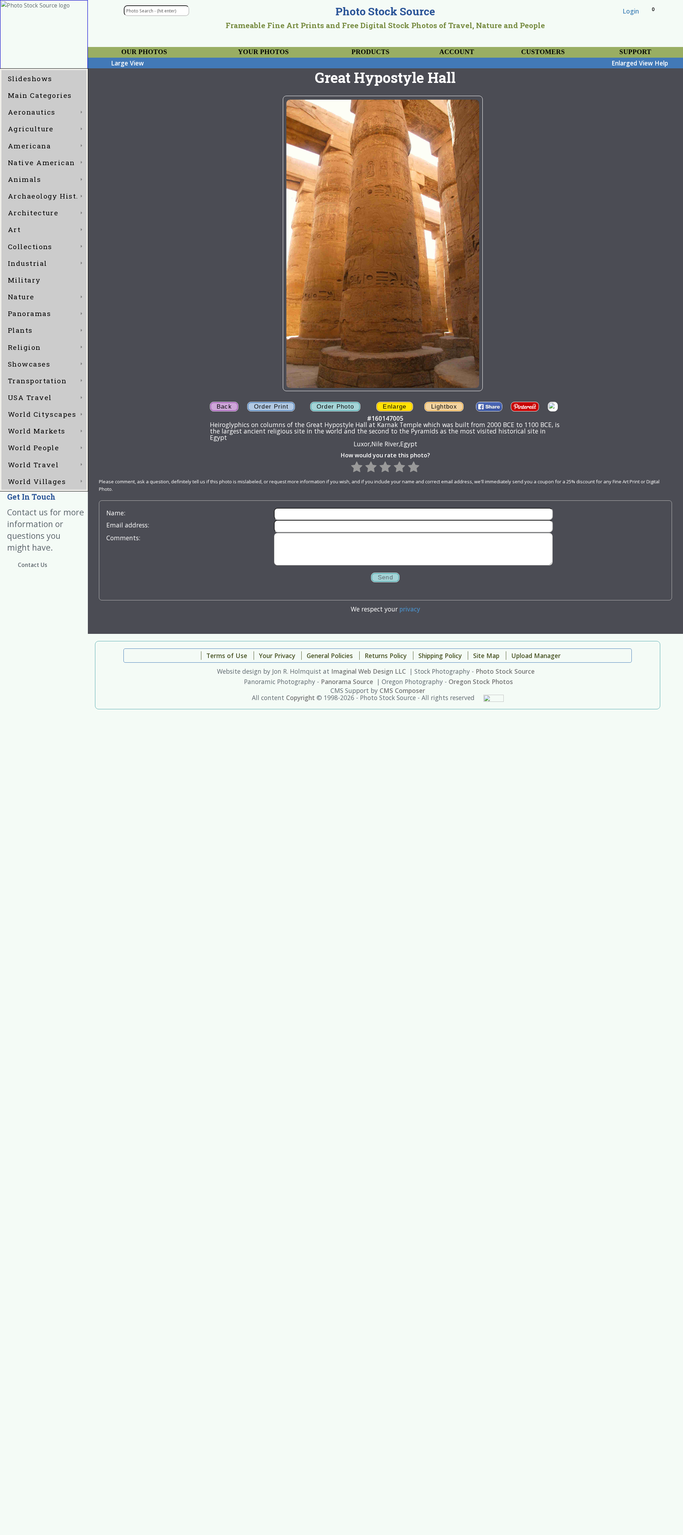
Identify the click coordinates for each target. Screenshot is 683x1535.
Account (456, 52)
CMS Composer (402, 690)
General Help (618, 49)
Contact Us (32, 565)
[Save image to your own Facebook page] (489, 407)
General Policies (330, 655)
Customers (543, 52)
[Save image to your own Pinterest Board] (525, 407)
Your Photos (263, 52)
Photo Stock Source (505, 671)
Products (370, 52)
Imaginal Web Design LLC (368, 671)
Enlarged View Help (639, 63)
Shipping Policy (440, 655)
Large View (127, 63)
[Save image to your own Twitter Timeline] (553, 407)
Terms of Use (226, 655)
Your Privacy (277, 655)
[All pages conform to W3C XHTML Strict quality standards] (493, 697)
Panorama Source (347, 681)
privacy (409, 609)
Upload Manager (536, 655)
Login (631, 11)
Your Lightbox (121, 49)
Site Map (486, 655)
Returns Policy (386, 655)
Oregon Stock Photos (481, 681)
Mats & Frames (234, 49)
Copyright (300, 697)
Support (635, 52)
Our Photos (144, 52)
